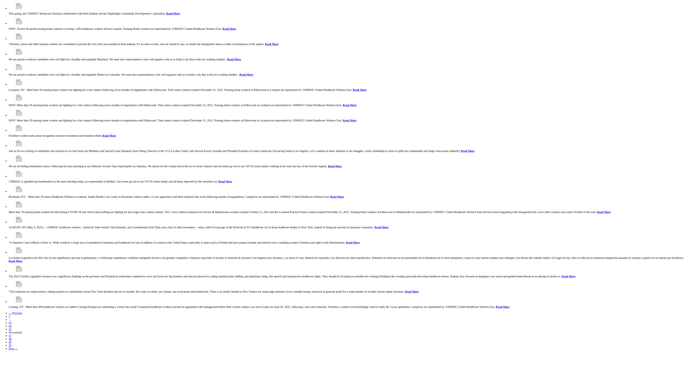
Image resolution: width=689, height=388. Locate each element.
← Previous (15, 313)
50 (10, 345)
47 (10, 335)
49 (10, 342)
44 (10, 325)
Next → (13, 348)
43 (10, 322)
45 (10, 329)
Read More (173, 13)
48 (10, 338)
